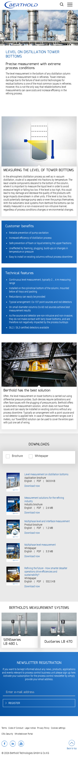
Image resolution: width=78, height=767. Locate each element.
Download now (32, 485)
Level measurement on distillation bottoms (46, 474)
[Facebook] (4, 743)
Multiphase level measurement (40, 544)
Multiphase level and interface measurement (47, 521)
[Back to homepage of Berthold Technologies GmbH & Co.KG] (21, 5)
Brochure (17, 456)
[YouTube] (21, 743)
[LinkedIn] (13, 743)
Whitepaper (41, 456)
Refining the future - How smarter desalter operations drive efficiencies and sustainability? (45, 571)
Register (14, 703)
